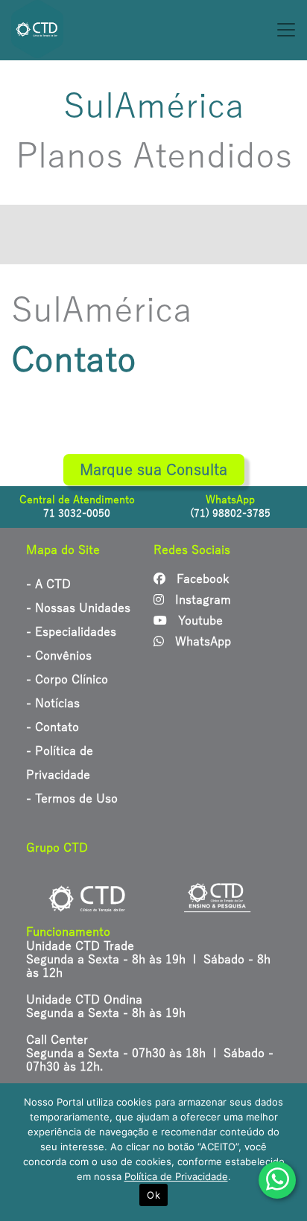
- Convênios (59, 656)
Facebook (201, 579)
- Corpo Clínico (67, 679)
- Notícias (53, 703)
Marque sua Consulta (153, 470)
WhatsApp (201, 641)
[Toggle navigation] (230, 30)
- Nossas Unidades (78, 608)
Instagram (201, 600)
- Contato (52, 727)
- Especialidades (71, 632)
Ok (153, 1195)
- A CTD (48, 584)
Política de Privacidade (176, 1176)
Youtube (198, 621)
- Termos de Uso (72, 799)
